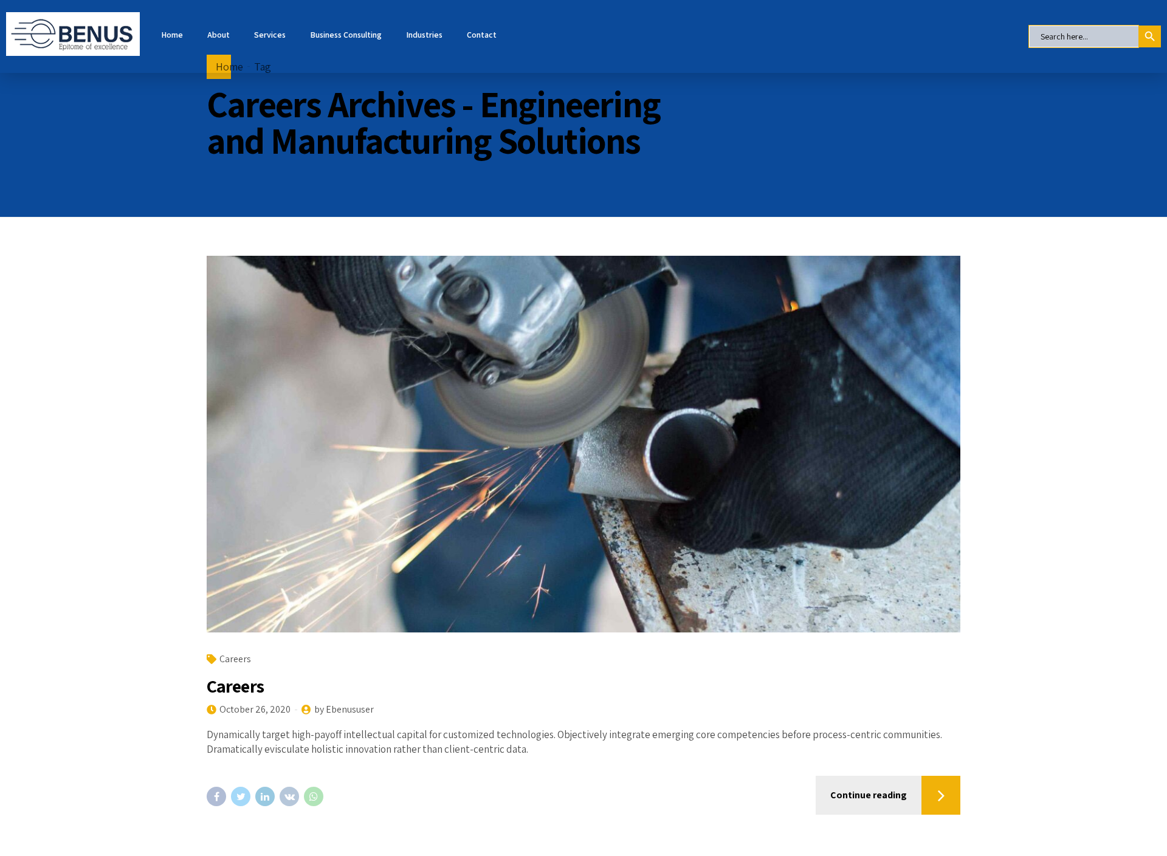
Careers (235, 658)
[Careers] (583, 444)
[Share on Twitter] (240, 796)
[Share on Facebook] (216, 796)
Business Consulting (346, 34)
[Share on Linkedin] (265, 796)
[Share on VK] (289, 796)
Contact (482, 34)
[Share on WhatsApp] (313, 796)
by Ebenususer (344, 709)
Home (172, 34)
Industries (424, 34)
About (218, 34)
